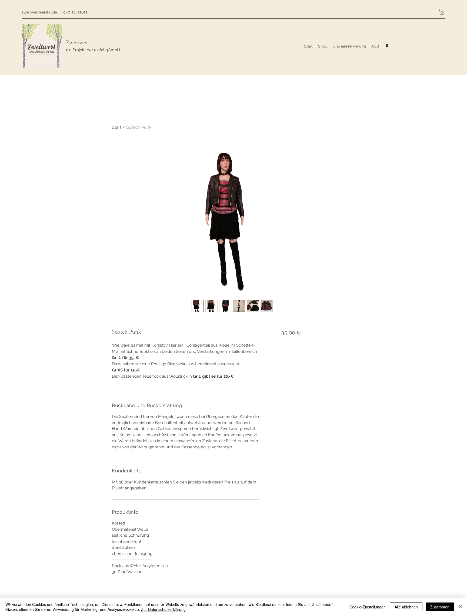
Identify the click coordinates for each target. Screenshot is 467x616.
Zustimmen (439, 607)
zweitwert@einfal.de (39, 12)
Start (116, 127)
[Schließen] (460, 607)
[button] (442, 12)
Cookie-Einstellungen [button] (367, 607)
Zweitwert (78, 42)
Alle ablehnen (406, 607)
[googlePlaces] (387, 46)
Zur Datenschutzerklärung (163, 609)
